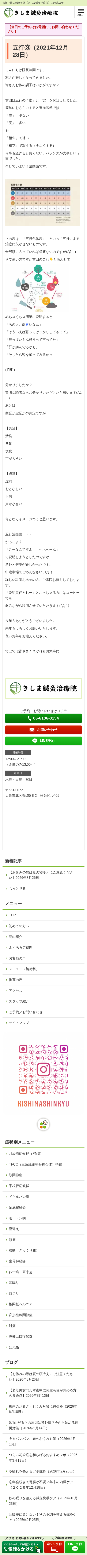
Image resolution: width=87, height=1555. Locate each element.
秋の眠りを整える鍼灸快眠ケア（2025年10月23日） (43, 1500)
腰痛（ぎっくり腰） (24, 1250)
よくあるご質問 (21, 947)
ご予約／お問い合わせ (26, 1012)
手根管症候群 (19, 1186)
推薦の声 (15, 980)
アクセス (15, 990)
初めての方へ (19, 926)
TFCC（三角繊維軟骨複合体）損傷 (35, 1164)
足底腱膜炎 (17, 1207)
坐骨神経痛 (17, 1261)
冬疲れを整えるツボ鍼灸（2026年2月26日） (42, 1471)
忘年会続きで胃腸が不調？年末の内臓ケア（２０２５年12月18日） (41, 1484)
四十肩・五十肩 (21, 1272)
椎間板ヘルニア (21, 1304)
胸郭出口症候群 (21, 1336)
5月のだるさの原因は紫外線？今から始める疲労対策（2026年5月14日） (43, 1425)
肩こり (14, 1293)
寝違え (14, 1229)
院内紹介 (15, 937)
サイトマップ (19, 1023)
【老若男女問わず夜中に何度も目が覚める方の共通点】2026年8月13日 (42, 1393)
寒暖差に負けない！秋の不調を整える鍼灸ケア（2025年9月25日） (42, 1517)
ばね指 (14, 1347)
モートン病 (17, 1218)
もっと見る (17, 888)
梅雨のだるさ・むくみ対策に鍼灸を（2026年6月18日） (43, 1409)
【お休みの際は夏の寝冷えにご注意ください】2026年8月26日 (41, 875)
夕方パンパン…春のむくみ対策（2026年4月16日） (42, 1441)
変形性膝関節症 (21, 1315)
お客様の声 (17, 958)
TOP (12, 915)
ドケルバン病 (19, 1197)
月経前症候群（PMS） (26, 1153)
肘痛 (12, 1326)
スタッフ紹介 (19, 1001)
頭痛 (12, 1239)
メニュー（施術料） (24, 969)
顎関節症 (15, 1175)
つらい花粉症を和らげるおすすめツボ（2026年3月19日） (43, 1457)
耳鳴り (14, 1282)
